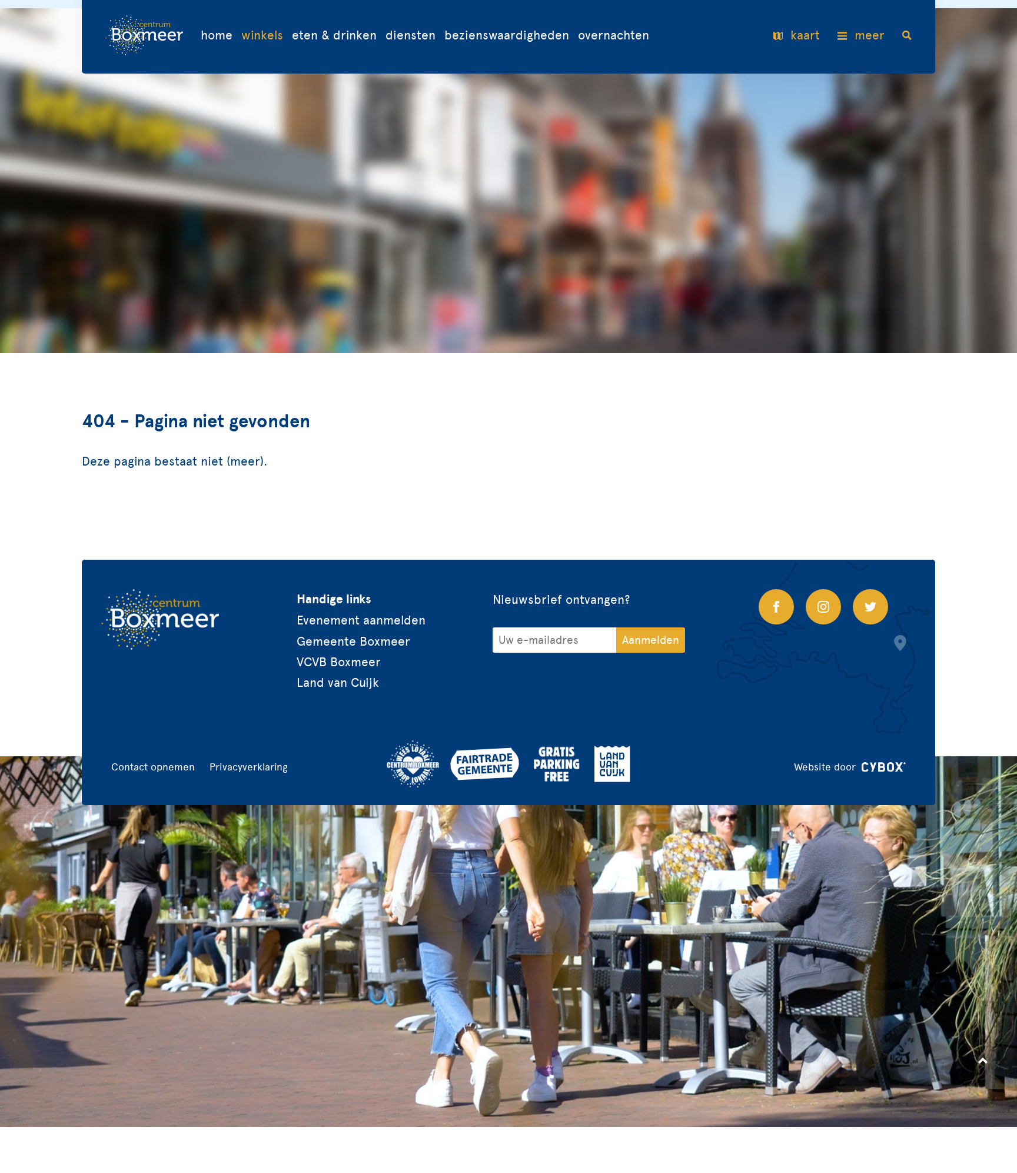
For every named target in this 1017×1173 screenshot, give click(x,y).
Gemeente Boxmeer (353, 641)
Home (216, 35)
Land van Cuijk (338, 682)
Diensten (410, 35)
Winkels (262, 35)
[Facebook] (776, 606)
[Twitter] (870, 606)
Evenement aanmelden (361, 620)
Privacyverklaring (249, 767)
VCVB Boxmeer (339, 661)
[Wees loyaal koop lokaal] (413, 763)
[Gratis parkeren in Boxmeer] (557, 763)
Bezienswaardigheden (506, 35)
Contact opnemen (153, 767)
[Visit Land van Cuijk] (612, 763)
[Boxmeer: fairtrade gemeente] (484, 764)
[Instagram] (823, 606)
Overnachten (613, 35)
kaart (805, 35)
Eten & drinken (334, 35)
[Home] (144, 37)
